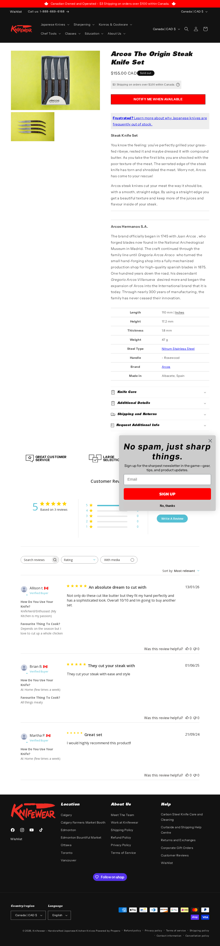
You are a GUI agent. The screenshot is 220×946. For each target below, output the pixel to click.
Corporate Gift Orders (177, 848)
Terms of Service (123, 853)
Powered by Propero (108, 930)
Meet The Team (122, 815)
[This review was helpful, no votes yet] (187, 648)
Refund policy (132, 930)
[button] (54, 24)
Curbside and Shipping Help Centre (181, 829)
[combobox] (79, 560)
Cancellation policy (197, 935)
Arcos (166, 367)
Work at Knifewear (124, 822)
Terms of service (176, 930)
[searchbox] (36, 559)
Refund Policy (121, 837)
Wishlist (167, 863)
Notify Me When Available (158, 99)
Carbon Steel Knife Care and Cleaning (182, 817)
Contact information (169, 935)
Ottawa (66, 845)
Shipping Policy (122, 830)
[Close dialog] (210, 441)
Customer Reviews (175, 855)
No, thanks (167, 505)
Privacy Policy (121, 845)
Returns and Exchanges (178, 840)
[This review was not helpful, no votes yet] (194, 648)
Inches (179, 312)
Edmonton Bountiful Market (81, 837)
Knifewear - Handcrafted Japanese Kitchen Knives (64, 930)
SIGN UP (167, 494)
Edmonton (68, 830)
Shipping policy (199, 930)
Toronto (66, 853)
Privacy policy (153, 930)
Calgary (66, 815)
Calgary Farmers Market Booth (83, 822)
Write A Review (172, 519)
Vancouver (68, 860)
